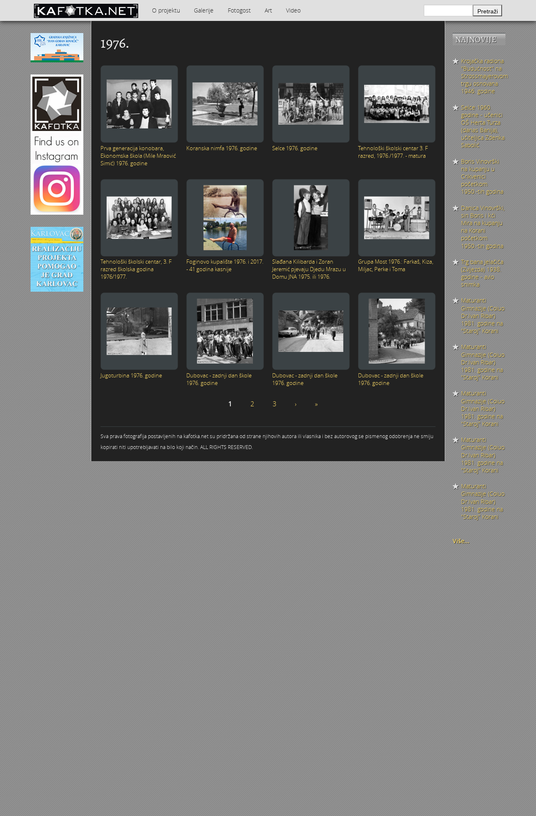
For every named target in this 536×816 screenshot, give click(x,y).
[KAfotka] (86, 10)
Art (268, 10)
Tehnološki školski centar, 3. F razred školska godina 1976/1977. (136, 269)
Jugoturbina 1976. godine (131, 375)
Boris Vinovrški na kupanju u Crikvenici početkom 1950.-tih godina (482, 177)
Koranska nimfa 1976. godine (221, 148)
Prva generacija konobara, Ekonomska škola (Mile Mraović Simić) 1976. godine (138, 155)
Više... (461, 541)
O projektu (166, 10)
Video (293, 10)
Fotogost (239, 10)
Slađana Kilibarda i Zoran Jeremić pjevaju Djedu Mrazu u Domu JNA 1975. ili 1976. (309, 269)
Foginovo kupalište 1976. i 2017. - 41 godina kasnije (224, 265)
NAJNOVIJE (476, 39)
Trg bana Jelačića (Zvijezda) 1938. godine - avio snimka (482, 273)
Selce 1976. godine (294, 148)
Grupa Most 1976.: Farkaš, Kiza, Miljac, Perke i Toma (395, 265)
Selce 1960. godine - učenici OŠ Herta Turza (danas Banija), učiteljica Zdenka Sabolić (483, 126)
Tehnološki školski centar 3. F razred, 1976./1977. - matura (393, 151)
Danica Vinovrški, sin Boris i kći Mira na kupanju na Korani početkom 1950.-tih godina (483, 227)
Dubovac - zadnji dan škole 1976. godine (219, 379)
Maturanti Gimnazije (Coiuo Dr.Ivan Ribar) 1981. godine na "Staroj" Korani (483, 316)
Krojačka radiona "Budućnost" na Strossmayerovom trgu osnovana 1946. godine (483, 76)
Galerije (204, 10)
